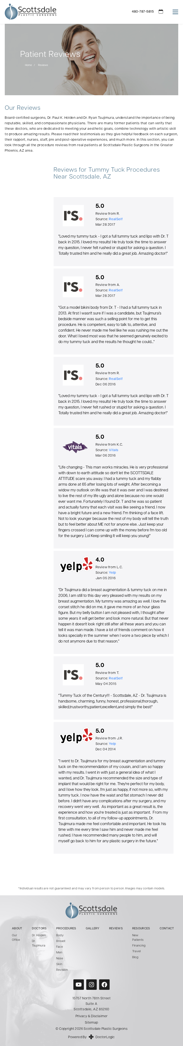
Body (60, 935)
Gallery (93, 928)
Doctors (39, 928)
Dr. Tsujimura (39, 943)
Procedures (66, 928)
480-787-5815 (143, 12)
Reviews (116, 928)
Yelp (112, 573)
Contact (167, 928)
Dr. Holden (39, 935)
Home (28, 65)
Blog (135, 957)
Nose (59, 958)
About (17, 928)
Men (59, 952)
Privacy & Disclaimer (92, 1016)
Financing (139, 945)
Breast (61, 941)
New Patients (137, 937)
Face (59, 946)
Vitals (113, 450)
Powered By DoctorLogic (91, 1037)
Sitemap (91, 1023)
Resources (141, 928)
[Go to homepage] (62, 12)
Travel (136, 951)
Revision (62, 969)
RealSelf (115, 219)
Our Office (16, 937)
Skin (59, 964)
